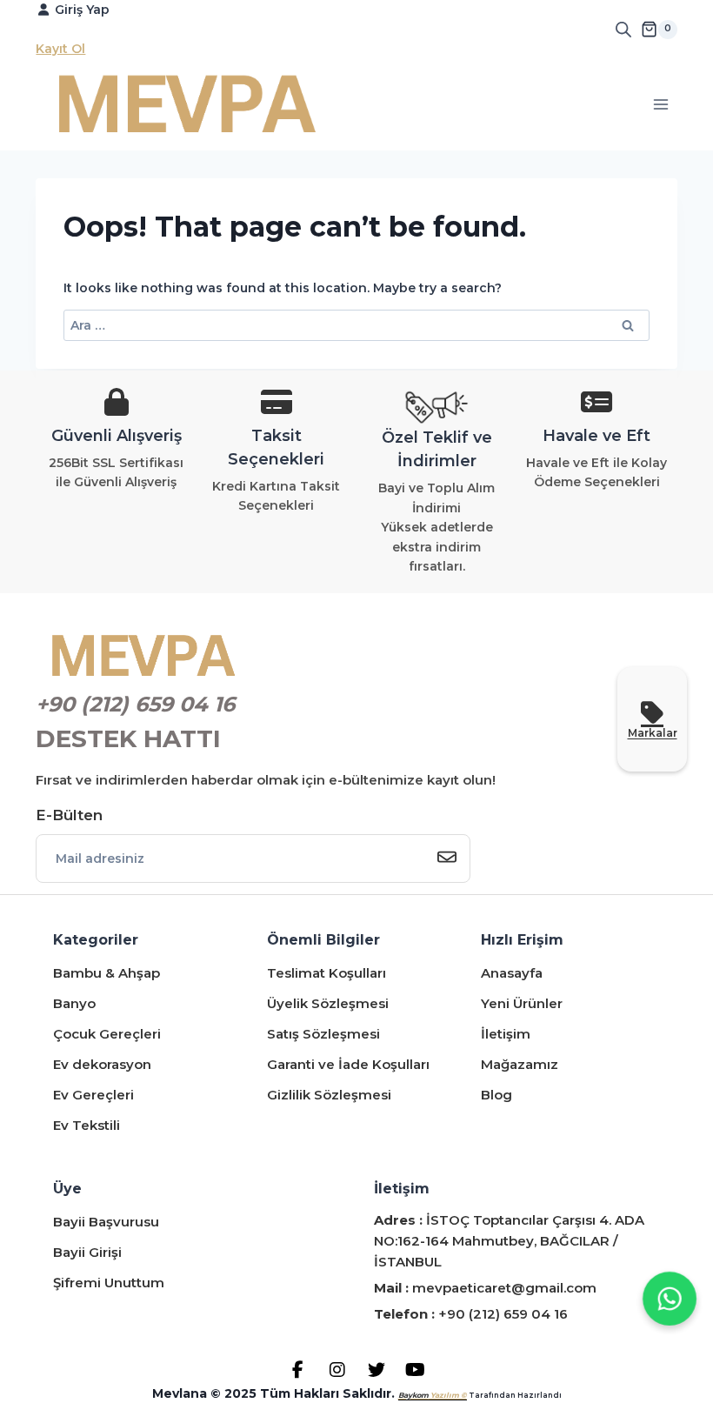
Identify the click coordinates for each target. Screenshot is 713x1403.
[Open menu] (661, 103)
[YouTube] (415, 1370)
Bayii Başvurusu (106, 1221)
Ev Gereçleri (93, 1094)
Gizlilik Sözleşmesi (329, 1094)
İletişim (505, 1034)
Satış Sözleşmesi (323, 1034)
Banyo (74, 1003)
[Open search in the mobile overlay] (623, 29)
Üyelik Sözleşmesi (328, 1003)
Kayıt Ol (60, 49)
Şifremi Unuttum (108, 1282)
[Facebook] (298, 1370)
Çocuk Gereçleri (107, 1034)
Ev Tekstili (86, 1125)
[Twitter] (376, 1370)
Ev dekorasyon (102, 1064)
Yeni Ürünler (522, 1003)
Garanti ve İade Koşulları (348, 1064)
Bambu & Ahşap (106, 973)
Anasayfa (512, 973)
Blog (496, 1094)
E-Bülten (69, 815)
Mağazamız (519, 1064)
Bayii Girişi (87, 1252)
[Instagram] (337, 1370)
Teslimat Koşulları (326, 973)
